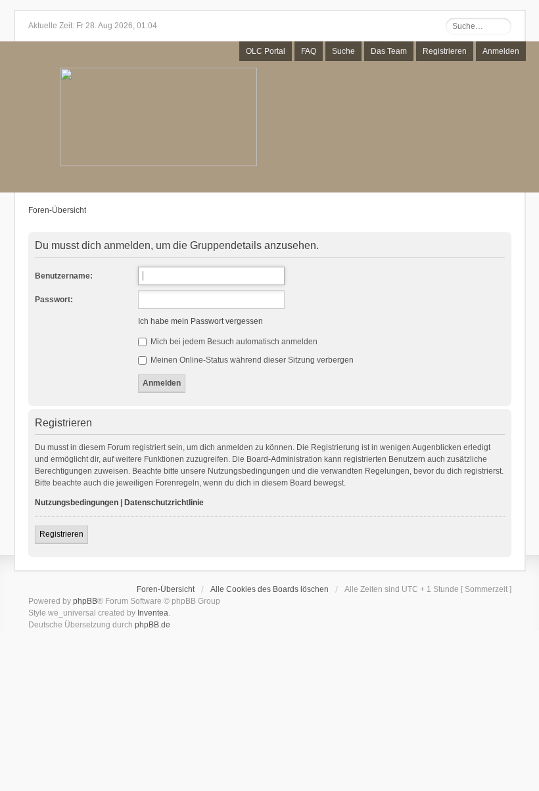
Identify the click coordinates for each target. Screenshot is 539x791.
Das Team (389, 51)
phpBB (85, 601)
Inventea (152, 613)
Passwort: (54, 299)
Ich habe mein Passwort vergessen (200, 321)
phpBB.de (152, 624)
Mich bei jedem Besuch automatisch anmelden (233, 341)
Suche (343, 51)
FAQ (308, 51)
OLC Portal (265, 51)
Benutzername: (64, 276)
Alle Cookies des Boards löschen (269, 589)
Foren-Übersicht (57, 210)
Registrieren (445, 51)
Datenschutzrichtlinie (164, 502)
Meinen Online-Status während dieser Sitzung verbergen (251, 360)
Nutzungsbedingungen (76, 502)
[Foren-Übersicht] (158, 118)
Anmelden (500, 51)
